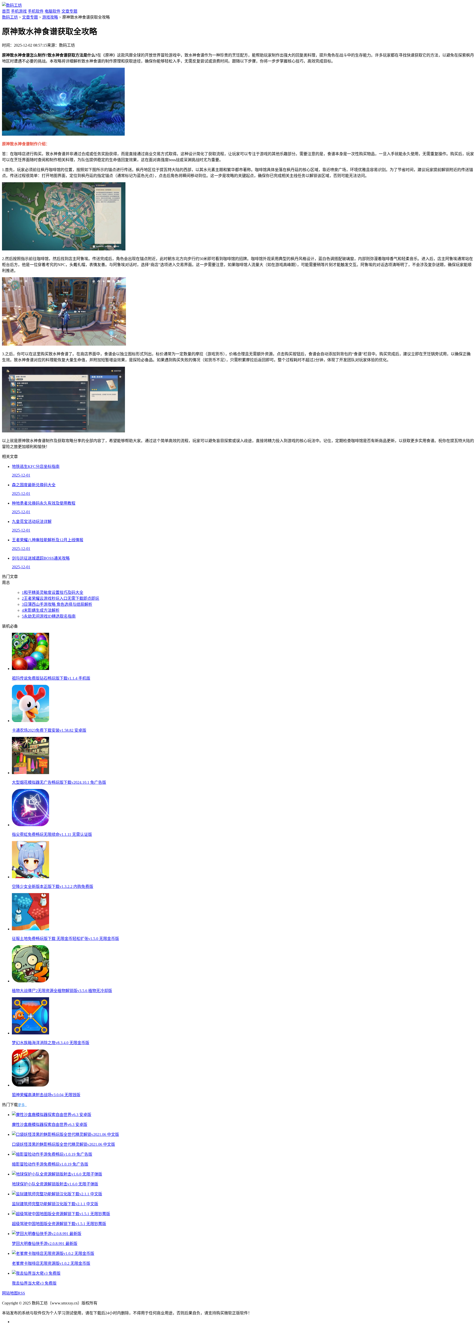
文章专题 (69, 11)
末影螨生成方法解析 (41, 610)
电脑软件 (52, 11)
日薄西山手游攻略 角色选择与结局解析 (57, 604)
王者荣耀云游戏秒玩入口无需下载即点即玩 (60, 598)
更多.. (22, 1105)
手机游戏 (19, 11)
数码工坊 (10, 17)
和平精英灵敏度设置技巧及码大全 (52, 592)
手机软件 (36, 11)
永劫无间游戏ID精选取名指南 (49, 616)
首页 (6, 11)
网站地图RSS (13, 1293)
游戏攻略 (50, 17)
